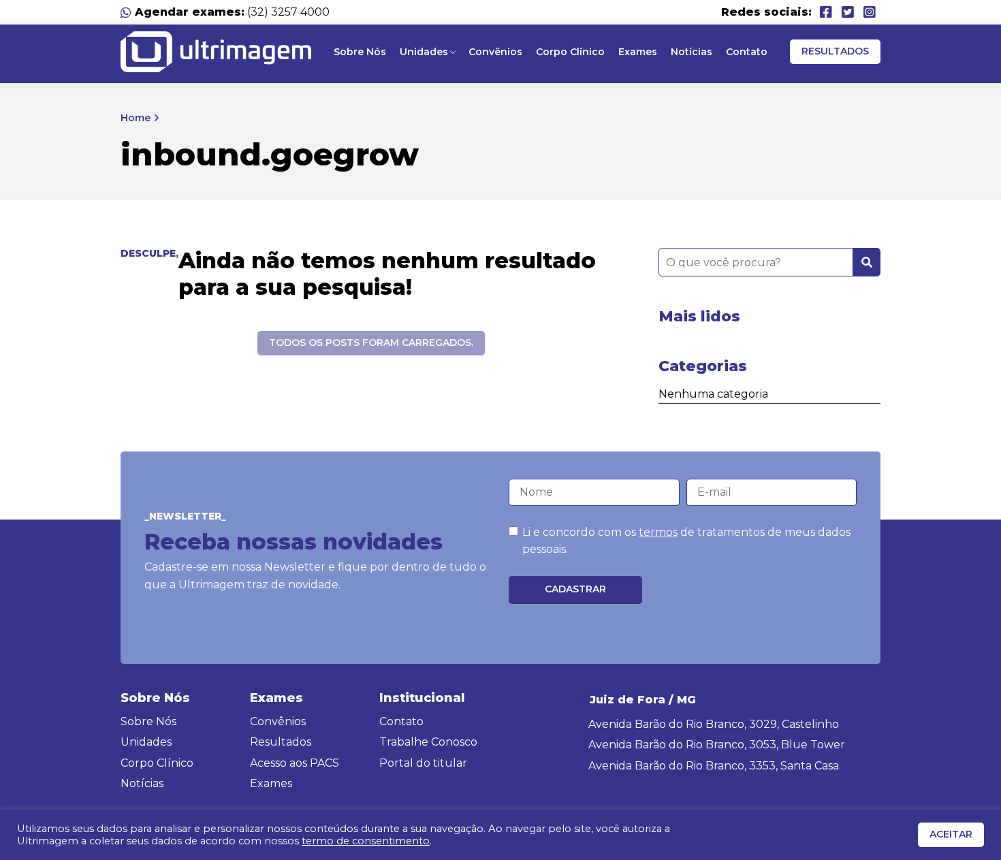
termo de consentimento (366, 841)
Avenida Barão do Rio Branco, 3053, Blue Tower (716, 744)
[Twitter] (847, 12)
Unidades (424, 52)
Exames (637, 52)
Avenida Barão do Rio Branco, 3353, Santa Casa (713, 765)
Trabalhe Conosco (428, 741)
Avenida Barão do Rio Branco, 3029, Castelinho (713, 724)
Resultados (835, 51)
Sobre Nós (360, 52)
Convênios (495, 52)
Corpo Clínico (570, 52)
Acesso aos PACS (294, 763)
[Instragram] (869, 12)
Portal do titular (423, 763)
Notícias (691, 52)
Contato (746, 52)
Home (135, 118)
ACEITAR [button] (951, 834)
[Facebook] (826, 12)
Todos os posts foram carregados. (371, 342)
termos (658, 532)
